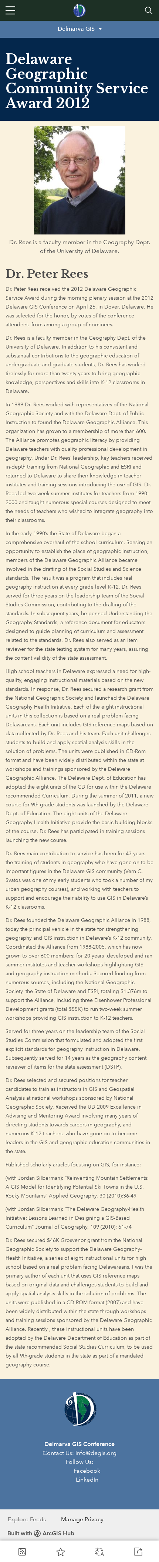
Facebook (87, 1470)
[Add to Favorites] (61, 1551)
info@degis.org (95, 1452)
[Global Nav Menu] (10, 10)
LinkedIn (87, 1479)
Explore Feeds (27, 1519)
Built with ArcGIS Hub (40, 1533)
